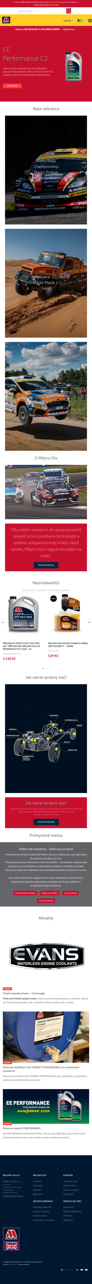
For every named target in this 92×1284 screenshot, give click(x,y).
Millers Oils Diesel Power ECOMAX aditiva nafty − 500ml (68, 645)
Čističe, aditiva (53, 651)
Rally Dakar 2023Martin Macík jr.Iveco (46, 282)
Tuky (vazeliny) (70, 893)
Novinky (7, 989)
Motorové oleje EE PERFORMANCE (22, 1128)
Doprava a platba (71, 1190)
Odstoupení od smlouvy (44, 1220)
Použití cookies (40, 1215)
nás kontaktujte (57, 2)
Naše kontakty (69, 1185)
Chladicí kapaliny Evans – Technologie (24, 993)
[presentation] (3, 622)
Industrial (37, 1185)
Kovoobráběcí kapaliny (25, 893)
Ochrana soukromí (41, 1211)
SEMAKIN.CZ (12, 1264)
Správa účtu (68, 1207)
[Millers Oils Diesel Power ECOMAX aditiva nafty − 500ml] (68, 616)
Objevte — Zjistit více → (46, 29)
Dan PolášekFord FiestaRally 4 (46, 395)
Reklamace (68, 1194)
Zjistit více (12, 86)
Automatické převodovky (12, 654)
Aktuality (37, 1190)
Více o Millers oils (46, 565)
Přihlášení (68, 1215)
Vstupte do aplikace (46, 822)
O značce (37, 1181)
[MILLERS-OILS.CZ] (6, 20)
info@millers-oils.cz (13, 1196)
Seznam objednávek (72, 1211)
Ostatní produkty (46, 900)
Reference (38, 1194)
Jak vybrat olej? (70, 1181)
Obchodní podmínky (42, 1207)
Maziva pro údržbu (49, 893)
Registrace (68, 1220)
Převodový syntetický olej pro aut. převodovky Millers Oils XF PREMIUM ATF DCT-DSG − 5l (21, 646)
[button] (42, 668)
